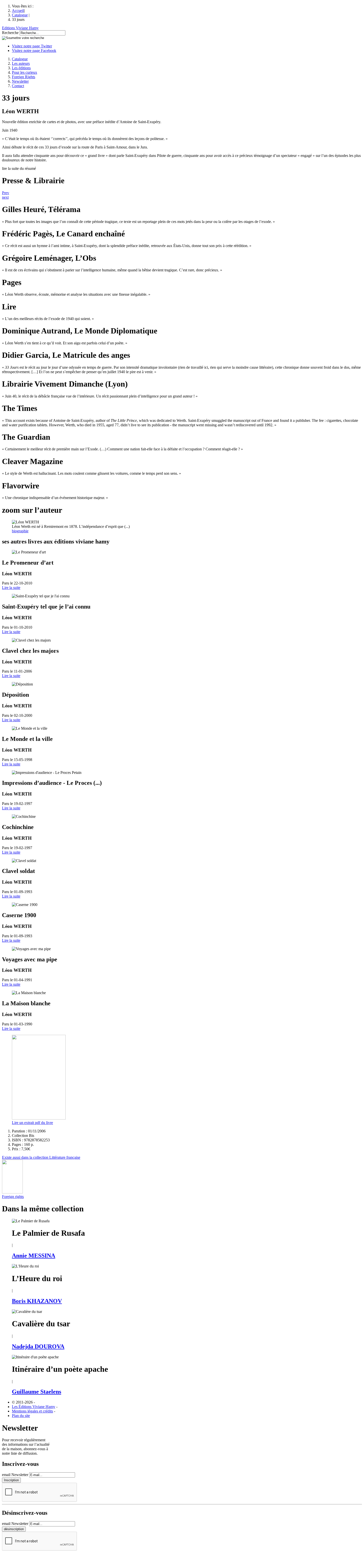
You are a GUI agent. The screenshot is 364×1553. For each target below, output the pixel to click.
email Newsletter (15, 1475)
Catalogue (20, 15)
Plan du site (21, 1415)
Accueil (18, 10)
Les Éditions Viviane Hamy (33, 1407)
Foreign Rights (23, 77)
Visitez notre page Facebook (34, 50)
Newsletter (20, 81)
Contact (18, 86)
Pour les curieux (24, 72)
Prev (5, 193)
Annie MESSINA (33, 1255)
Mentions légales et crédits (32, 1411)
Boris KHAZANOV (37, 1301)
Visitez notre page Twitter (32, 46)
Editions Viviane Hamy (20, 28)
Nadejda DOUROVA (38, 1346)
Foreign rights (13, 1196)
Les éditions (21, 68)
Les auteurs (21, 63)
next (5, 197)
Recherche (10, 33)
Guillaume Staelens (36, 1391)
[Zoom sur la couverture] (39, 1118)
